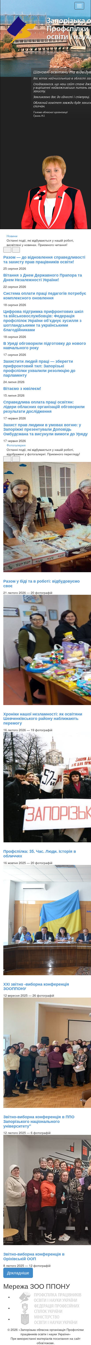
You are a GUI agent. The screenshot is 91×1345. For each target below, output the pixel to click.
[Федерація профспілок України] (50, 1308)
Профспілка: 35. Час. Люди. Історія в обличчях (39, 853)
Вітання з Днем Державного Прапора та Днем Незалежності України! (42, 277)
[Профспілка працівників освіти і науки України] (50, 1297)
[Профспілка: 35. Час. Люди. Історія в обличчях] (5, 844)
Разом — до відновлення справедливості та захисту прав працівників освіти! (44, 259)
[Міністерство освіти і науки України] (50, 1319)
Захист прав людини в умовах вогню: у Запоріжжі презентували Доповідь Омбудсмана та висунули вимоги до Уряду (45, 429)
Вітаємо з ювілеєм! (22, 388)
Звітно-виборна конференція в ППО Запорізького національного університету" (38, 1121)
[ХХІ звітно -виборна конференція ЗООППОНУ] (5, 977)
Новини (12, 236)
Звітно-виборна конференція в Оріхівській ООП (33, 1256)
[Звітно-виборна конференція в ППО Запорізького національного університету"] (5, 1110)
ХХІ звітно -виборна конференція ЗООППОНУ (36, 986)
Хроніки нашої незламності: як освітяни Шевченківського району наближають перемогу (42, 718)
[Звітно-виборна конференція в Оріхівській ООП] (5, 1247)
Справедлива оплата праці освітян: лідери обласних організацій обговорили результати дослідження (44, 406)
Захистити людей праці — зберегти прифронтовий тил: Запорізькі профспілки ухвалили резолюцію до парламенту (39, 368)
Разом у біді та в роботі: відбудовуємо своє (41, 583)
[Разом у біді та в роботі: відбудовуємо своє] (5, 574)
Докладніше (18, 1272)
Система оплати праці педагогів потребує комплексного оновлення (44, 295)
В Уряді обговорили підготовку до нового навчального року (44, 345)
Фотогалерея (16, 445)
